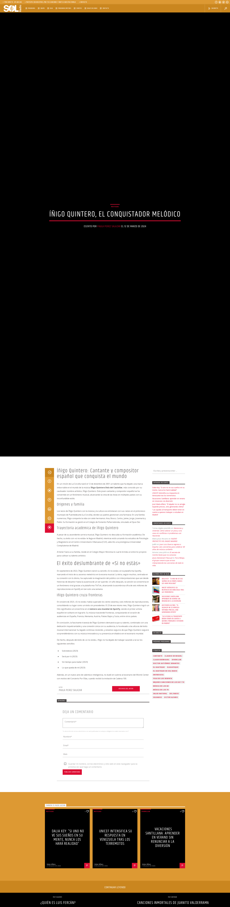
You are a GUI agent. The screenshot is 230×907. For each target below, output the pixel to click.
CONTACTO (83, 2)
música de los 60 (161, 733)
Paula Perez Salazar (109, 248)
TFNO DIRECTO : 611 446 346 (13, 2)
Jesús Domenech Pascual (162, 605)
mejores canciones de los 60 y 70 (168, 729)
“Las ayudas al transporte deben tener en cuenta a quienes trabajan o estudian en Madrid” (168, 559)
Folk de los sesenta (162, 725)
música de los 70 (161, 737)
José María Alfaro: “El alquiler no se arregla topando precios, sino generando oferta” (170, 655)
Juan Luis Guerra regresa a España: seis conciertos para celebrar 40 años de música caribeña (168, 593)
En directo (214, 8)
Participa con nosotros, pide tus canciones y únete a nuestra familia (51, 2)
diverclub (176, 707)
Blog (51, 8)
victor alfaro (171, 744)
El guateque (159, 714)
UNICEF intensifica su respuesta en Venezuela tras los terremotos (173, 636)
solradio (157, 744)
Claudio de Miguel (173, 703)
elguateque (172, 714)
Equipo (43, 8)
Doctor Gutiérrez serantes (166, 710)
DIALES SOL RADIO (92, 8)
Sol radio (174, 740)
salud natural (160, 740)
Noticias (115, 228)
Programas (31, 8)
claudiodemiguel (161, 707)
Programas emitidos (64, 8)
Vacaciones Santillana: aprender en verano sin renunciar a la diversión (171, 645)
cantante (157, 703)
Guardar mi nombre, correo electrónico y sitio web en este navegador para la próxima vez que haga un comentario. (102, 811)
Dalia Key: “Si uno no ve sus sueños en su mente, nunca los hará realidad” (172, 628)
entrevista (158, 722)
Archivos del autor (126, 735)
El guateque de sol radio (165, 718)
